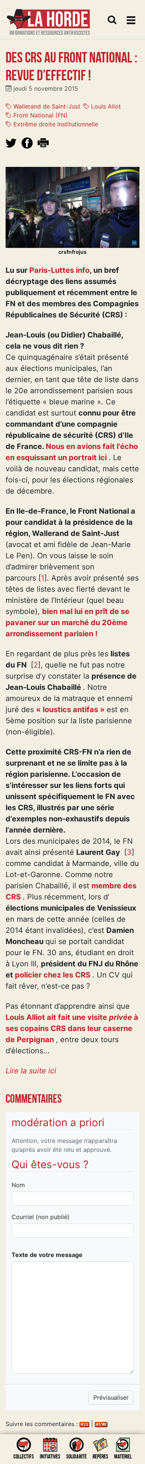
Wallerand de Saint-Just (46, 106)
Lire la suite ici (31, 1070)
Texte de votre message (47, 1254)
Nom (18, 1185)
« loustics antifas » (70, 709)
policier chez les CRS (52, 974)
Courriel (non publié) (41, 1217)
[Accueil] (48, 17)
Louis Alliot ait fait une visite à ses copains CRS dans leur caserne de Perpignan (72, 1028)
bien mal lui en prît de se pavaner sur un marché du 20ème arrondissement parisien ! (67, 622)
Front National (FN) (40, 115)
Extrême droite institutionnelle (55, 124)
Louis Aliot (105, 106)
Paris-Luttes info (59, 270)
